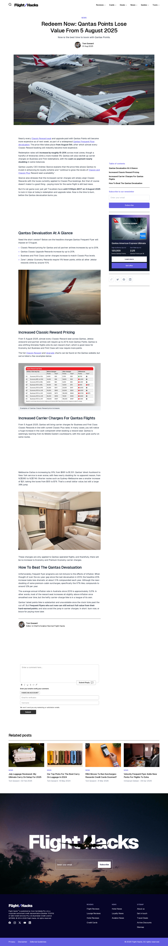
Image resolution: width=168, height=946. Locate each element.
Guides (144, 5)
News (133, 5)
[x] (20, 922)
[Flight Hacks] (26, 5)
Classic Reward (33, 353)
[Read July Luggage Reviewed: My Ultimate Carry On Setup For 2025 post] (26, 755)
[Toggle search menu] (10, 4)
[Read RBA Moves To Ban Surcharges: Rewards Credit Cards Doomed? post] (103, 755)
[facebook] (10, 922)
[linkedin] (30, 922)
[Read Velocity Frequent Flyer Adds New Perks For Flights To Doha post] (141, 755)
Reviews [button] (100, 5)
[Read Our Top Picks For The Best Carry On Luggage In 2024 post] (65, 755)
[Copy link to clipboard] (111, 279)
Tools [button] (155, 5)
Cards (111, 5)
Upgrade (50, 353)
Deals (122, 5)
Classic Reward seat (41, 138)
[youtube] (25, 922)
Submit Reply (84, 682)
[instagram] (15, 922)
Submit (28, 712)
